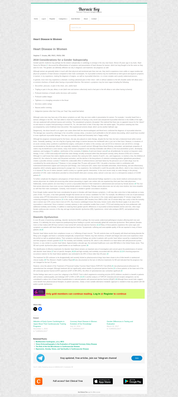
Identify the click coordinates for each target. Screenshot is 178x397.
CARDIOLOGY (58, 367)
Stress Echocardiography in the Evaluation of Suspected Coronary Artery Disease (66, 344)
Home (36, 19)
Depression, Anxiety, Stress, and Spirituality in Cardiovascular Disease (62, 349)
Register (52, 19)
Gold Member (75, 19)
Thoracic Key (89, 9)
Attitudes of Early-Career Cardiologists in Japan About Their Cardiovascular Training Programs (49, 323)
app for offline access (89, 392)
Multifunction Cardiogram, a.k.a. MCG (50, 342)
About (86, 19)
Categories (63, 19)
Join (137, 358)
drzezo (50, 367)
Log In (44, 19)
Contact (94, 19)
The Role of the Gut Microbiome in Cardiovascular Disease (58, 346)
